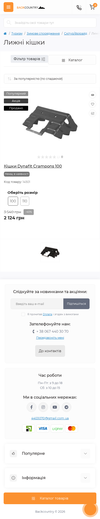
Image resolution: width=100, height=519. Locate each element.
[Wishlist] (92, 104)
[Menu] (8, 7)
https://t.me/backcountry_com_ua (66, 407)
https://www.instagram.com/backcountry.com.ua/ (43, 407)
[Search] (9, 22)
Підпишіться (76, 303)
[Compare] (92, 113)
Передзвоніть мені (50, 338)
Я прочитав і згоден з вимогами (53, 314)
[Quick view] (92, 94)
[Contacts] (79, 7)
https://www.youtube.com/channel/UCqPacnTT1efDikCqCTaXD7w (55, 407)
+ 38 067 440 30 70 (52, 331)
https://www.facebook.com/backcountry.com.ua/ (31, 407)
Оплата (47, 314)
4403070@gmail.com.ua (50, 418)
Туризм (16, 33)
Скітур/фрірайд (75, 33)
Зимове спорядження (43, 33)
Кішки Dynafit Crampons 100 (33, 166)
